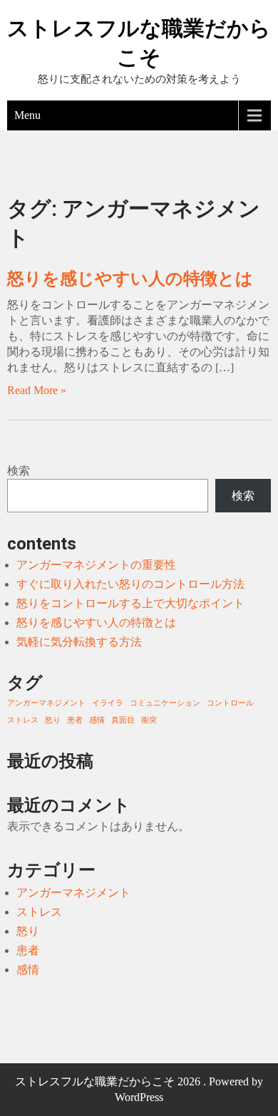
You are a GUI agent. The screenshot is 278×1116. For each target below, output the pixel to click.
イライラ (107, 703)
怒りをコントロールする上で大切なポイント (130, 603)
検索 (18, 471)
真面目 (123, 720)
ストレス (22, 720)
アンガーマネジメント (46, 703)
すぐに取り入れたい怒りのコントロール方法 (130, 584)
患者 (75, 720)
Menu (27, 115)
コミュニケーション (165, 703)
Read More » (36, 390)
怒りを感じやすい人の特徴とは (130, 279)
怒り (53, 720)
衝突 (149, 720)
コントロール (230, 703)
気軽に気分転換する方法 (79, 642)
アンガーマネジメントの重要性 (96, 565)
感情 (97, 720)
